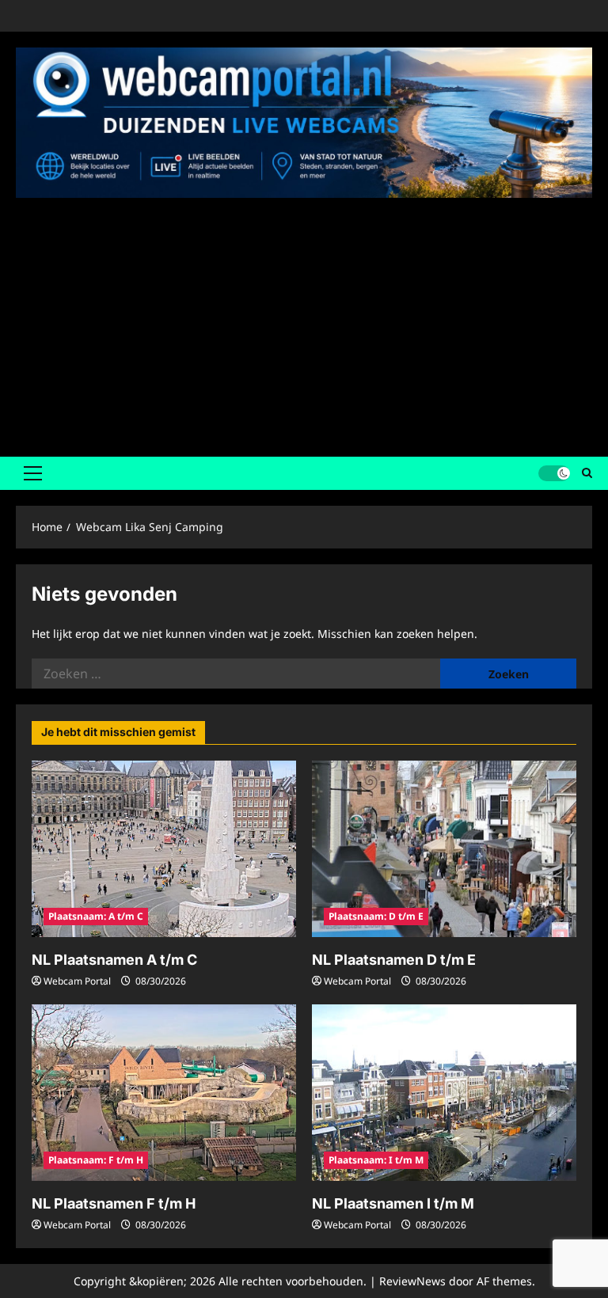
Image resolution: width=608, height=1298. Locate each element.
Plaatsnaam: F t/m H (95, 1160)
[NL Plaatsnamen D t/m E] (444, 849)
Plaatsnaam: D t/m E (376, 916)
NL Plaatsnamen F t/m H (114, 1203)
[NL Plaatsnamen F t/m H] (164, 1092)
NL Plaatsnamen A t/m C (114, 959)
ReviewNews (412, 1281)
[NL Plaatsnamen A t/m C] (164, 849)
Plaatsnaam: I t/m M (376, 1160)
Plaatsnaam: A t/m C (95, 916)
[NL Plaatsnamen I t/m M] (444, 1092)
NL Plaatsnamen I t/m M (393, 1203)
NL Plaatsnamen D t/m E (394, 959)
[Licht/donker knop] (554, 473)
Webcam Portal (77, 981)
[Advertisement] (304, 322)
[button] (33, 473)
